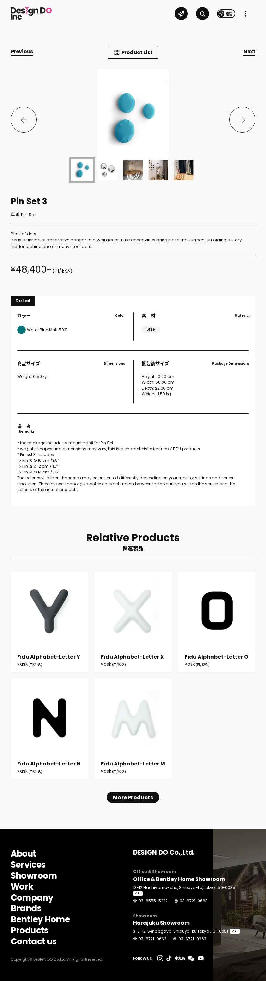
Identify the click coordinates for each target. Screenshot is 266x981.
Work (22, 887)
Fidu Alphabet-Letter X (133, 621)
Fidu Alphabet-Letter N (49, 728)
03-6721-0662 (152, 938)
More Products (133, 797)
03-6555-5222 (153, 901)
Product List (136, 52)
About (23, 853)
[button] (24, 120)
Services (28, 864)
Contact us (34, 941)
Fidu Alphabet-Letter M (133, 728)
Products (30, 930)
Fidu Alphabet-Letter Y (49, 621)
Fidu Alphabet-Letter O (216, 621)
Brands (26, 908)
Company (32, 898)
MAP (137, 893)
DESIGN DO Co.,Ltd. (164, 852)
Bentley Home (40, 919)
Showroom (34, 876)
